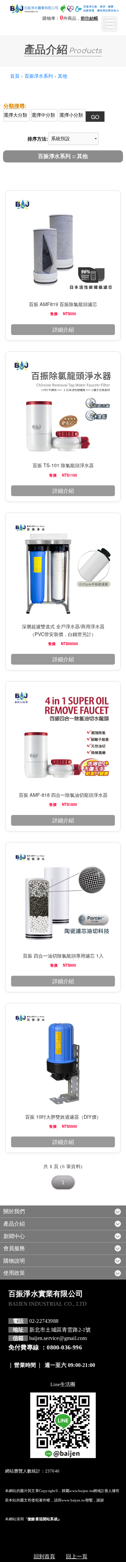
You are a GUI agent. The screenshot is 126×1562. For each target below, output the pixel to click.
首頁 (14, 75)
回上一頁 (76, 1556)
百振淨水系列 (39, 75)
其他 (62, 75)
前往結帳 (89, 18)
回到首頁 (44, 1556)
